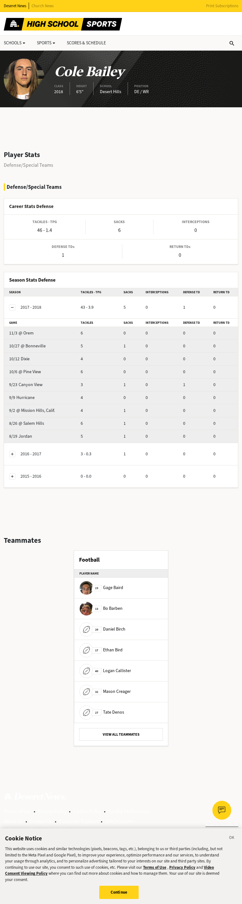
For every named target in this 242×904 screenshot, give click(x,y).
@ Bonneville (27, 346)
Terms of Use (17, 811)
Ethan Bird (109, 650)
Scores (86, 43)
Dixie (19, 359)
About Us (13, 821)
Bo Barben (109, 608)
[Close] (232, 838)
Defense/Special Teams (28, 165)
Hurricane (22, 398)
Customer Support (78, 821)
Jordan (20, 436)
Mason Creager (113, 691)
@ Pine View (25, 372)
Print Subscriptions (222, 5)
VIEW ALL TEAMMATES (121, 734)
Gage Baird (109, 588)
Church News (43, 5)
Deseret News (15, 5)
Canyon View (26, 385)
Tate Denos (109, 712)
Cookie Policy (87, 811)
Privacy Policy (52, 811)
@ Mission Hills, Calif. (32, 410)
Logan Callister (113, 671)
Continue (119, 892)
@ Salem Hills (26, 423)
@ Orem (21, 333)
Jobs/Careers (119, 821)
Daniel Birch (110, 629)
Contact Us (41, 821)
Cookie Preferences (128, 811)
